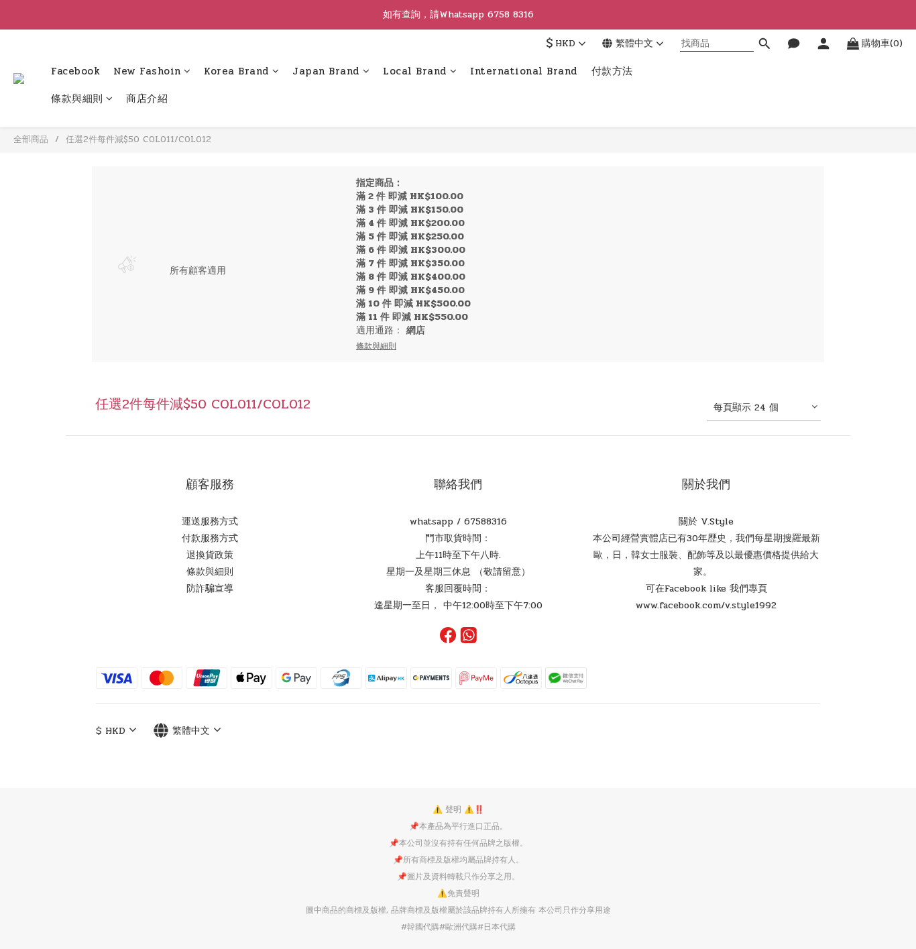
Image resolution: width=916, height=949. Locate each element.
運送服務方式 (210, 521)
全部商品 (30, 139)
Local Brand (415, 71)
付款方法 (612, 71)
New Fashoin (147, 71)
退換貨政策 (209, 555)
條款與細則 (77, 100)
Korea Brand (237, 71)
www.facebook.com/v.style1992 (706, 605)
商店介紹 (147, 100)
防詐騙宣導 (209, 588)
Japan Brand (326, 71)
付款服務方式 (210, 538)
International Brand (524, 71)
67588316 (485, 521)
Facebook (75, 71)
